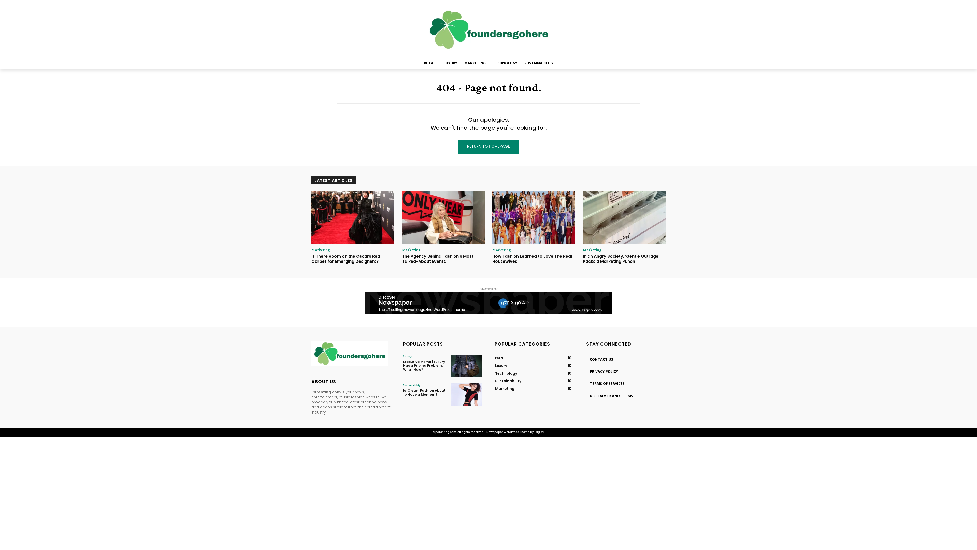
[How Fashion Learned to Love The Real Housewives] (533, 218)
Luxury (407, 356)
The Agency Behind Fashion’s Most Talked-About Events (437, 258)
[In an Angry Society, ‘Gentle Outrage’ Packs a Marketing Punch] (624, 218)
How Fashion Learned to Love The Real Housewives (532, 258)
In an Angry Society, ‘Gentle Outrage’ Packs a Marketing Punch (621, 258)
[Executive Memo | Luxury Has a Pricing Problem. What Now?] (466, 366)
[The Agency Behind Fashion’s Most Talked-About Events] (443, 218)
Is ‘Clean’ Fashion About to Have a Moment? (424, 392)
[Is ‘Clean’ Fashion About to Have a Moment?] (466, 394)
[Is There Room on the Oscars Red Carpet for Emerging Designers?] (352, 218)
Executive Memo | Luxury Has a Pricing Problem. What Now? (424, 365)
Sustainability (412, 385)
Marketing (320, 250)
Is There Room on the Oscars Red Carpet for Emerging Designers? (345, 258)
